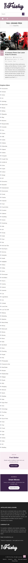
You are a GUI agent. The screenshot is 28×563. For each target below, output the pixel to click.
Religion (4, 377)
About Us (4, 559)
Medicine (4, 319)
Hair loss (4, 252)
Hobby (3, 268)
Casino (3, 133)
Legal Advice (5, 296)
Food (3, 203)
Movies (3, 332)
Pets (3, 357)
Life (3, 300)
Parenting (4, 351)
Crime (3, 165)
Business (4, 120)
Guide (3, 236)
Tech (3, 405)
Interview (4, 290)
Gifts (3, 226)
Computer (4, 155)
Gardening (4, 223)
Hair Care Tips (5, 245)
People (3, 354)
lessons (10, 61)
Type (3, 431)
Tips (3, 415)
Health (3, 258)
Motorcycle (4, 328)
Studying (4, 396)
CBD (3, 136)
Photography (5, 360)
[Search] (23, 14)
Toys (3, 425)
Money (3, 325)
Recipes (4, 370)
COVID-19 (4, 162)
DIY (3, 178)
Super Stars (5, 402)
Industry (4, 284)
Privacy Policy (15, 561)
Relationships (5, 373)
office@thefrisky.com (8, 537)
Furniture (4, 210)
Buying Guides (5, 123)
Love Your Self (5, 309)
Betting (3, 111)
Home (3, 271)
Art (2, 98)
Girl (3, 229)
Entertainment (5, 187)
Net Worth (4, 344)
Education (4, 184)
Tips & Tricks (5, 418)
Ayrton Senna (13, 59)
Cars (21, 57)
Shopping (4, 386)
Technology (4, 409)
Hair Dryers (4, 248)
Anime (3, 95)
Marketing (4, 316)
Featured (4, 200)
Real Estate (4, 367)
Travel (3, 428)
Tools (3, 421)
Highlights (4, 261)
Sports (3, 393)
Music (3, 338)
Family (3, 194)
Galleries (4, 213)
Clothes (4, 152)
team (14, 61)
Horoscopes (5, 274)
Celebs (3, 139)
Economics (4, 181)
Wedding (4, 447)
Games (3, 220)
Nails (3, 341)
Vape (3, 434)
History (3, 264)
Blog (3, 117)
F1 (18, 59)
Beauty (3, 107)
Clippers (4, 149)
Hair (3, 242)
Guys (3, 239)
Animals (4, 91)
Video (3, 441)
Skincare (4, 389)
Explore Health (14, 465)
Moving (3, 335)
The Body (4, 412)
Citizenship (4, 146)
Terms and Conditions (22, 559)
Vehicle (3, 437)
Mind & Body (5, 322)
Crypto (3, 168)
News (3, 348)
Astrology (4, 101)
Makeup (4, 312)
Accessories (5, 88)
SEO (3, 383)
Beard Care (4, 104)
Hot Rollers (4, 277)
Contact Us (10, 559)
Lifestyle (4, 303)
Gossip (3, 232)
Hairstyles (4, 255)
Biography (4, 114)
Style (3, 399)
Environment (5, 191)
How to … (4, 280)
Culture (3, 171)
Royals (3, 380)
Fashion (4, 197)
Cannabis (4, 127)
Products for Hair (6, 364)
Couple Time (5, 159)
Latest (15, 559)
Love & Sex (4, 306)
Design (3, 175)
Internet (4, 287)
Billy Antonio (9, 57)
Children (4, 143)
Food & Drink (5, 207)
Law (3, 293)
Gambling (4, 216)
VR (2, 444)
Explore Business (14, 487)
